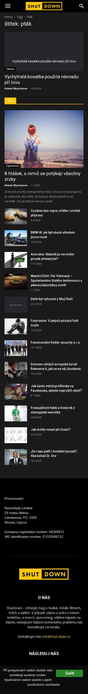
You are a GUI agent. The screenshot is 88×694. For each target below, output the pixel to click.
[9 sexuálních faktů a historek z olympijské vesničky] (16, 413)
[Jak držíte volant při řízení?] (16, 435)
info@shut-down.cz (56, 636)
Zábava (10, 69)
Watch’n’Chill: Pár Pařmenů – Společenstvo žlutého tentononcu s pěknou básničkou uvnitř (56, 280)
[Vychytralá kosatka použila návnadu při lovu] (44, 51)
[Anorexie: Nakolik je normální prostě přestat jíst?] (16, 260)
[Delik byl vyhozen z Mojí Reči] (16, 305)
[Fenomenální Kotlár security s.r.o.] (16, 348)
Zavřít (69, 673)
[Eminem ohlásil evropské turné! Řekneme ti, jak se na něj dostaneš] (16, 370)
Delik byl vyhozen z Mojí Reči (52, 299)
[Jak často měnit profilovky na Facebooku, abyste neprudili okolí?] (16, 392)
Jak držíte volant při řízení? (50, 429)
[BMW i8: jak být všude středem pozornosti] (16, 238)
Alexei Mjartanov (16, 88)
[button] (81, 6)
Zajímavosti (12, 165)
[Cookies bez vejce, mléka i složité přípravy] (16, 216)
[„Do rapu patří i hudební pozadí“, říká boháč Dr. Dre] (16, 457)
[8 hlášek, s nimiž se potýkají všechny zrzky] (44, 139)
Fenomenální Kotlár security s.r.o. (56, 342)
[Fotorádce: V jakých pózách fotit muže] (16, 326)
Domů (8, 17)
